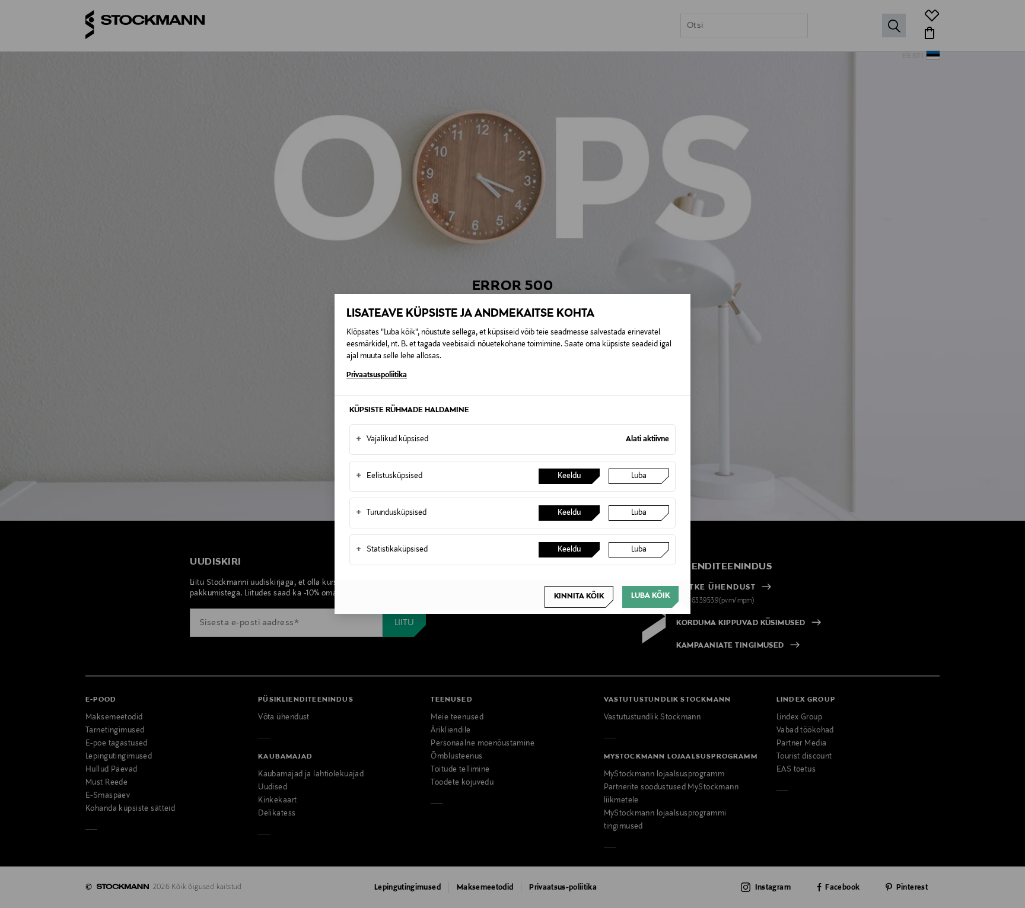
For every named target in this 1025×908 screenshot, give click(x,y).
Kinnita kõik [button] (579, 596)
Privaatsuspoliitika (376, 375)
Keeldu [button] (569, 476)
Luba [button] (639, 476)
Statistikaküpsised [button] (392, 549)
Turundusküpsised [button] (391, 513)
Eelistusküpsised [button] (389, 476)
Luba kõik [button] (650, 596)
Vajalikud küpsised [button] (392, 439)
